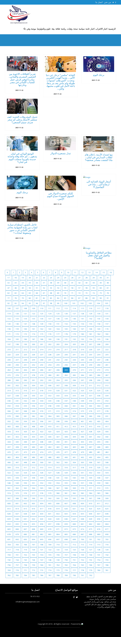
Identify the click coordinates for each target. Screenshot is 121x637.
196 (106, 339)
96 (37, 303)
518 (82, 467)
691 (9, 539)
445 (17, 442)
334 (66, 395)
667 (25, 529)
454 (90, 442)
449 (49, 442)
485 (25, 457)
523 (17, 472)
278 (33, 375)
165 (66, 329)
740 (90, 555)
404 (106, 421)
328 (17, 395)
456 (106, 442)
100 (65, 303)
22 (44, 277)
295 (66, 380)
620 (66, 508)
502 (58, 462)
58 (86, 288)
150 (49, 324)
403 (98, 421)
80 (30, 298)
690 (106, 534)
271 (82, 370)
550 (25, 483)
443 (106, 437)
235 (106, 354)
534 (106, 472)
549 (17, 483)
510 (17, 467)
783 (17, 575)
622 (82, 508)
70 (65, 293)
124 (49, 313)
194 (90, 339)
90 (101, 298)
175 (41, 334)
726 (82, 549)
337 (90, 395)
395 (33, 421)
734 (41, 555)
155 (90, 324)
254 (49, 365)
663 (98, 524)
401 (82, 421)
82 (44, 298)
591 (41, 498)
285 (90, 375)
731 (17, 555)
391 (106, 416)
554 (58, 483)
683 (49, 534)
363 (90, 406)
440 (82, 437)
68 (51, 293)
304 (33, 385)
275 (9, 375)
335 (74, 395)
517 (74, 467)
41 (72, 282)
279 (41, 375)
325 (98, 390)
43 (86, 282)
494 (98, 457)
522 (9, 472)
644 (49, 519)
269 (66, 370)
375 (82, 411)
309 (74, 385)
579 (49, 493)
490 (66, 457)
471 (17, 452)
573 (106, 488)
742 (106, 555)
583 (82, 493)
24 (58, 277)
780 (98, 570)
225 (25, 354)
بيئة (53, 28)
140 (74, 318)
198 (17, 344)
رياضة (63, 28)
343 (33, 401)
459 (25, 447)
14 (96, 272)
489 (58, 457)
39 (58, 282)
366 (9, 411)
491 (74, 457)
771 (25, 570)
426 (74, 431)
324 (90, 390)
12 (82, 272)
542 (66, 478)
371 (49, 411)
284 (82, 375)
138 (58, 318)
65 (30, 293)
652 (9, 524)
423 (49, 431)
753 (90, 560)
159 (17, 329)
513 (41, 467)
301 (9, 385)
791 (82, 575)
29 (94, 277)
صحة (75, 28)
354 (17, 406)
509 (9, 467)
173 (25, 334)
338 (98, 395)
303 (25, 385)
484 (17, 457)
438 (66, 437)
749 (58, 560)
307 (58, 385)
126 (66, 313)
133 (17, 318)
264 (25, 370)
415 (90, 426)
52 (44, 288)
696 (49, 539)
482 (106, 452)
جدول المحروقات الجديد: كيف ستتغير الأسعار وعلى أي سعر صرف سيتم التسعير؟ (22, 120)
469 (106, 447)
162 (41, 329)
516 (66, 467)
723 (58, 549)
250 (17, 365)
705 (17, 544)
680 (25, 534)
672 (66, 529)
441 (90, 437)
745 (25, 560)
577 (33, 493)
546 (98, 478)
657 (49, 524)
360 (66, 406)
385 (58, 416)
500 (41, 462)
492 (82, 457)
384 (49, 416)
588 (17, 498)
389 (90, 416)
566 (49, 488)
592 (49, 498)
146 (17, 324)
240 (41, 360)
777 (74, 570)
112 (58, 308)
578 (41, 493)
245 (82, 360)
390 (98, 416)
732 (25, 555)
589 (25, 498)
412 (66, 426)
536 (17, 478)
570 (82, 488)
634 (74, 514)
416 (98, 426)
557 (82, 483)
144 (106, 318)
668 (33, 529)
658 (58, 524)
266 (41, 370)
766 (90, 565)
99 (58, 303)
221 (98, 349)
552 (41, 483)
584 (90, 493)
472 (25, 452)
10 (68, 272)
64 (23, 293)
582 (74, 493)
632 (58, 514)
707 (33, 544)
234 (98, 354)
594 (66, 498)
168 (90, 329)
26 (72, 277)
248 (106, 360)
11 (75, 272)
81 (37, 298)
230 (66, 354)
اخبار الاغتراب (101, 28)
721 (41, 549)
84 (58, 298)
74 (94, 293)
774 (49, 570)
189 (49, 339)
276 (17, 375)
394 (25, 421)
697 (58, 539)
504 (74, 462)
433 (25, 437)
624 (98, 508)
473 (33, 452)
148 (33, 324)
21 (37, 277)
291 (33, 380)
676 (98, 529)
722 (49, 549)
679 (17, 534)
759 (33, 565)
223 (9, 354)
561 (9, 488)
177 (58, 334)
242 (58, 360)
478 (74, 452)
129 (90, 313)
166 (74, 329)
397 (49, 421)
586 (106, 493)
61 (108, 288)
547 (106, 478)
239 (33, 360)
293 (49, 380)
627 (17, 514)
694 (33, 539)
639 (9, 519)
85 (65, 298)
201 (41, 344)
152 (66, 324)
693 (25, 539)
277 (25, 375)
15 (104, 272)
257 (74, 365)
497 (17, 462)
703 (106, 539)
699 (74, 539)
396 (41, 421)
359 (58, 406)
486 (33, 457)
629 (33, 514)
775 (58, 570)
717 (9, 549)
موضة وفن (31, 28)
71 (72, 293)
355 (25, 406)
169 (98, 329)
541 (58, 478)
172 (17, 334)
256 (66, 365)
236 (9, 360)
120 (17, 313)
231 (74, 354)
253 (41, 365)
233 (90, 354)
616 (33, 508)
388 (82, 416)
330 (33, 395)
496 (9, 462)
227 (41, 354)
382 (33, 416)
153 (74, 324)
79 (23, 298)
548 (9, 483)
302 (17, 385)
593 (58, 498)
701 (90, 539)
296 (74, 380)
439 (74, 437)
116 (90, 308)
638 (106, 514)
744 (17, 560)
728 (98, 549)
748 (49, 560)
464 (66, 447)
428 (90, 431)
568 (66, 488)
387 (74, 416)
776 (66, 570)
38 (51, 282)
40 (65, 282)
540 (49, 478)
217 (66, 349)
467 (90, 447)
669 (41, 529)
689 (98, 534)
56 (72, 288)
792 (90, 575)
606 (58, 503)
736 (58, 555)
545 (90, 478)
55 (65, 288)
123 (41, 313)
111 (49, 308)
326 (106, 390)
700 (82, 539)
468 (98, 447)
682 (41, 534)
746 (33, 560)
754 (98, 560)
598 (98, 498)
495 (106, 457)
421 (33, 431)
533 (98, 472)
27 (79, 277)
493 (90, 457)
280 (49, 375)
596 (82, 498)
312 (98, 385)
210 (9, 349)
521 (106, 467)
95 (30, 303)
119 (9, 313)
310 (82, 385)
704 (9, 544)
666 (17, 529)
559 (98, 483)
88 (86, 298)
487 (41, 457)
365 (106, 406)
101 (74, 303)
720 (33, 549)
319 (49, 390)
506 (90, 462)
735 (49, 555)
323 (82, 390)
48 (16, 288)
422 (41, 431)
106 (9, 308)
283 (74, 375)
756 (9, 565)
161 (33, 329)
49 (23, 288)
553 (49, 483)
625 (106, 508)
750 (66, 560)
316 (25, 390)
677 (106, 529)
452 (74, 442)
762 (58, 565)
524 (25, 472)
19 (23, 277)
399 (66, 421)
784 (25, 575)
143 (98, 318)
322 (74, 390)
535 (9, 478)
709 (49, 544)
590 (33, 498)
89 (94, 298)
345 (49, 401)
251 (25, 365)
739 (82, 555)
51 (37, 288)
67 (44, 293)
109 (33, 308)
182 (98, 334)
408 (33, 426)
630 (41, 514)
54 (58, 288)
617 (41, 508)
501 (49, 462)
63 (16, 293)
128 (82, 313)
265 (33, 370)
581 (66, 493)
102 (82, 303)
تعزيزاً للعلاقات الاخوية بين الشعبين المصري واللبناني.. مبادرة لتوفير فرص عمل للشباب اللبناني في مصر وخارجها (22, 79)
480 (90, 452)
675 (90, 529)
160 (25, 329)
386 (66, 416)
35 (30, 282)
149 (41, 324)
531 (82, 472)
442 (98, 437)
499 (33, 462)
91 (108, 298)
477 (66, 452)
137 (49, 318)
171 (9, 334)
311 (90, 385)
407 (25, 426)
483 (9, 457)
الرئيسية (112, 28)
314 (9, 390)
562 (17, 488)
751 (74, 560)
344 (41, 401)
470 (9, 452)
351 (98, 401)
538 (33, 478)
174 (33, 334)
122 (33, 313)
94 (23, 303)
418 (9, 431)
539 (41, 478)
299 (98, 380)
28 (86, 277)
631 (49, 514)
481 (98, 452)
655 (33, 524)
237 (17, 360)
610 (90, 503)
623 (90, 508)
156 (98, 324)
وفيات (69, 28)
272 (90, 370)
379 (9, 416)
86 (72, 298)
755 (106, 560)
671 (58, 529)
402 (90, 421)
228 (49, 354)
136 (41, 318)
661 (82, 524)
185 (17, 339)
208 (98, 344)
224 (17, 354)
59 (94, 288)
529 (66, 472)
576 (25, 493)
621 (74, 508)
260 (98, 365)
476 (58, 452)
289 (17, 380)
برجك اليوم (98, 75)
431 (9, 437)
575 (17, 493)
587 (9, 498)
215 (49, 349)
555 (66, 483)
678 (9, 534)
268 (58, 370)
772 (33, 570)
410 (49, 426)
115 (82, 308)
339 (106, 395)
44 (94, 282)
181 (90, 334)
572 (98, 488)
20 (30, 277)
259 (90, 365)
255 (58, 365)
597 (90, 498)
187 (33, 339)
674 (82, 529)
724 (66, 549)
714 (90, 544)
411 (58, 426)
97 (44, 303)
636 (90, 514)
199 (25, 344)
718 (17, 549)
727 (90, 549)
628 (25, 514)
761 (49, 565)
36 (37, 282)
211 (17, 349)
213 (33, 349)
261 (106, 365)
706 (25, 544)
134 (25, 318)
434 (33, 437)
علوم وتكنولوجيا (44, 28)
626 (9, 514)
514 (49, 467)
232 (82, 354)
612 (106, 503)
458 (17, 447)
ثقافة (58, 28)
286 (98, 375)
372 (58, 411)
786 (41, 575)
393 (17, 421)
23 (51, 277)
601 (17, 503)
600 (9, 503)
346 (58, 401)
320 (58, 390)
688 (90, 534)
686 (74, 534)
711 (66, 544)
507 (98, 462)
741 (98, 555)
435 (41, 437)
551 (33, 483)
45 (101, 282)
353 (9, 406)
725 (74, 549)
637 (98, 514)
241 (49, 360)
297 (82, 380)
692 (17, 539)
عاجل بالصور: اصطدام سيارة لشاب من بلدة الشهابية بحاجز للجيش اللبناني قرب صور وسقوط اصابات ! (22, 228)
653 (17, 524)
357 (41, 406)
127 (74, 313)
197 (9, 344)
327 (9, 395)
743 (9, 560)
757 (17, 565)
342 (25, 401)
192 (74, 339)
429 (98, 431)
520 (98, 467)
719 (25, 549)
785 (33, 575)
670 (49, 529)
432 (17, 437)
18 (16, 277)
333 (58, 395)
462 (49, 447)
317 (33, 390)
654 (25, 524)
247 (98, 360)
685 (66, 534)
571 (90, 488)
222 (106, 349)
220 (90, 349)
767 (98, 565)
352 (106, 401)
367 (17, 411)
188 (41, 339)
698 (66, 539)
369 (33, 411)
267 (49, 370)
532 (90, 472)
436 (49, 437)
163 (49, 329)
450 (58, 442)
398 (58, 421)
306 (49, 385)
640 (17, 519)
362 (82, 406)
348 (74, 401)
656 (41, 524)
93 (16, 303)
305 (41, 385)
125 (58, 313)
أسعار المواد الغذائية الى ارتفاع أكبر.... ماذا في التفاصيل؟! (98, 184)
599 (106, 498)
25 (65, 277)
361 (74, 406)
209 (106, 344)
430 (106, 431)
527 (49, 472)
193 (82, 339)
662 (90, 524)
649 (90, 519)
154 (82, 324)
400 (74, 421)
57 (79, 288)
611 (98, 503)
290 (25, 380)
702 (98, 539)
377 (98, 411)
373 (66, 411)
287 (106, 375)
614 (17, 508)
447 (33, 442)
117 (98, 308)
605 (49, 503)
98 (51, 303)
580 (58, 493)
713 (82, 544)
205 (74, 344)
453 (82, 442)
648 (82, 519)
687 (82, 534)
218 (74, 349)
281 (58, 375)
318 (41, 390)
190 (58, 339)
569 (74, 488)
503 (66, 462)
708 (41, 544)
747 (41, 560)
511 (25, 467)
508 (106, 462)
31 (108, 277)
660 (74, 524)
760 (41, 565)
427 (82, 431)
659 (66, 524)
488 (49, 457)
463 (58, 447)
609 (82, 503)
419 (17, 431)
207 (90, 344)
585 (98, 493)
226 (33, 354)
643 (41, 519)
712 (74, 544)
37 (44, 282)
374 (74, 411)
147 (25, 324)
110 (41, 308)
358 (49, 406)
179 (74, 334)
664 (106, 524)
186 (25, 339)
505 (82, 462)
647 (74, 519)
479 (82, 452)
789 (66, 575)
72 (79, 293)
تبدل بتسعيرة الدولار (60, 153)
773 (41, 570)
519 (90, 467)
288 (9, 380)
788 (58, 575)
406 (17, 426)
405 (9, 426)
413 (74, 426)
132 (9, 318)
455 (98, 442)
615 (25, 508)
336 (82, 395)
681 (33, 534)
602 (25, 503)
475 (49, 452)
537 (25, 478)
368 (25, 411)
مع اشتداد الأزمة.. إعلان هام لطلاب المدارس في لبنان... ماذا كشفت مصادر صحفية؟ (99, 157)
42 (79, 282)
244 (74, 360)
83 (51, 298)
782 (9, 575)
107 (17, 308)
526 (41, 472)
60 (101, 288)
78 (16, 298)
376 (90, 411)
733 (33, 555)
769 (9, 570)
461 (41, 447)
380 (17, 416)
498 (25, 462)
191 (66, 339)
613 (9, 508)
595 (74, 498)
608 (74, 503)
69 (58, 293)
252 (33, 365)
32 (8, 282)
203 (58, 344)
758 (25, 565)
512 (33, 467)
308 (66, 385)
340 (9, 401)
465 (74, 447)
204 (66, 344)
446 (25, 442)
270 (74, 370)
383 (41, 416)
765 (82, 565)
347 (66, 401)
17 (8, 277)
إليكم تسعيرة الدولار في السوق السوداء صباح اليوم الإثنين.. (60, 196)
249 (9, 365)
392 (9, 421)
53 (51, 288)
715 (98, 544)
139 (66, 318)
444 (9, 442)
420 (25, 431)
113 (66, 308)
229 (58, 354)
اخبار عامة (90, 28)
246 (90, 360)
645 (58, 519)
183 (106, 334)
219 (82, 349)
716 (106, 544)
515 (58, 467)
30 (101, 277)
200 (33, 344)
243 (66, 360)
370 (41, 411)
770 (17, 570)
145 (9, 324)
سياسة (82, 28)
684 (58, 534)
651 (106, 519)
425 (66, 431)
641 (25, 519)
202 (49, 344)
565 (41, 488)
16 (111, 272)
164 (58, 329)
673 (74, 529)
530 (74, 472)
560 (106, 483)
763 (66, 565)
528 (58, 472)
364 (98, 406)
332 (49, 395)
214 (41, 349)
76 (108, 293)
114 (74, 308)
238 (25, 360)
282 (66, 375)
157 (106, 324)
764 (74, 565)
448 (41, 442)
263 (17, 370)
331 (41, 395)
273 (98, 370)
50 (30, 288)
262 (9, 370)
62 (8, 293)
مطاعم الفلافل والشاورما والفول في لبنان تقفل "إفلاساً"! (99, 255)
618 (49, 508)
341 (17, 401)
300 (106, 380)
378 (106, 411)
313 (106, 385)
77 (8, 298)
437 (58, 437)
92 (8, 303)
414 (82, 426)
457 (9, 447)
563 (25, 488)
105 (106, 303)
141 (82, 318)
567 (58, 488)
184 (9, 339)
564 (33, 488)
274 (106, 370)
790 (74, 575)
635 (82, 514)
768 (106, 565)
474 (41, 452)
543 (74, 478)
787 (49, 575)
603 (33, 503)
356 (33, 406)
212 (25, 349)
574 (9, 493)
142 (90, 318)
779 (90, 570)
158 (9, 329)
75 (101, 293)
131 (106, 313)
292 (41, 380)
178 (66, 334)
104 (98, 303)
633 (66, 514)
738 (74, 555)
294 (58, 380)
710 (58, 544)
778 (82, 570)
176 (49, 334)
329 (25, 395)
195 (98, 339)
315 (17, 390)
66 (37, 293)
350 (90, 401)
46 (108, 282)
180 (82, 334)
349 (82, 401)
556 (74, 483)
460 (33, 447)
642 (33, 519)
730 (9, 555)
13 (89, 272)
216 (58, 349)
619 (58, 508)
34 (23, 282)
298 (90, 380)
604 (41, 503)
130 (98, 313)
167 (82, 329)
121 (25, 313)
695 (41, 539)
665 (9, 529)
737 (66, 555)
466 (82, 447)
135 (33, 318)
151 (58, 324)
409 (41, 426)
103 (90, 303)
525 (33, 472)
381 (25, 416)
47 (8, 288)
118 (106, 308)
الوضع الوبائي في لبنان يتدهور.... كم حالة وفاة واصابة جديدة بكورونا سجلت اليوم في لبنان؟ (22, 157)
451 (66, 442)
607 (66, 503)
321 (66, 390)
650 (98, 519)
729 (106, 549)
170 (106, 329)
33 (16, 282)
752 (82, 560)
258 (82, 365)
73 (86, 293)
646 (66, 519)
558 (90, 483)
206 (82, 344)
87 (79, 298)
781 (106, 570)
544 (82, 478)
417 (106, 426)
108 (25, 308)
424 (58, 431)
